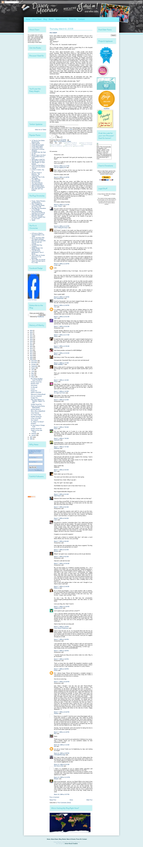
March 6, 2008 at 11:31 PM (61, 204)
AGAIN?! (33, 423)
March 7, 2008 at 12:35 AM (61, 346)
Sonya (56, 381)
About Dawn (36, 19)
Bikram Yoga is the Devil (39, 155)
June (32, 371)
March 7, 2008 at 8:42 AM (61, 507)
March (33, 377)
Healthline (106, 108)
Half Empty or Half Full (38, 159)
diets (55, 141)
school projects (62, 141)
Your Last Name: (32, 461)
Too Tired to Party (36, 414)
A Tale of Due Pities (37, 148)
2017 (31, 343)
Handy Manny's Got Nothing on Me (37, 248)
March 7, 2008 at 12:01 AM (61, 316)
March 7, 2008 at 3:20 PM (61, 659)
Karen (55, 428)
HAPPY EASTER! (36, 392)
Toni (55, 307)
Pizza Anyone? (36, 181)
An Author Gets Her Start (39, 152)
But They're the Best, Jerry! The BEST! (37, 379)
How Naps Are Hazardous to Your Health (39, 209)
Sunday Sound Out (36, 382)
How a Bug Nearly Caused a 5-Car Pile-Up (38, 212)
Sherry (56, 336)
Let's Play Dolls (36, 180)
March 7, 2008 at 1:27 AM (61, 363)
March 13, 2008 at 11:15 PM (62, 777)
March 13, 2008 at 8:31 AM (61, 764)
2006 (31, 439)
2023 (31, 332)
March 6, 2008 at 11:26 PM (61, 177)
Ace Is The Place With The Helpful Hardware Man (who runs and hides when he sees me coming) (39, 240)
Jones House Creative (71, 843)
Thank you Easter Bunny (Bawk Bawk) (38, 406)
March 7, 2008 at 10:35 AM (61, 563)
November (34, 362)
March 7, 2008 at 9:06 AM (61, 541)
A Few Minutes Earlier (38, 145)
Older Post (89, 800)
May (32, 373)
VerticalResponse (38, 470)
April (32, 375)
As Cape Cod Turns (59, 393)
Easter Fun (34, 390)
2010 (31, 355)
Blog (45, 19)
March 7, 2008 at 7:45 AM (61, 438)
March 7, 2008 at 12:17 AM (61, 335)
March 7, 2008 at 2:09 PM (61, 650)
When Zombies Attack (38, 186)
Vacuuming (34, 385)
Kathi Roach (57, 495)
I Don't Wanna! (35, 413)
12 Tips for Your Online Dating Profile (38, 141)
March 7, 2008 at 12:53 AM (61, 353)
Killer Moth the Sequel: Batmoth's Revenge (38, 214)
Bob (55, 733)
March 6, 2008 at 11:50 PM (61, 305)
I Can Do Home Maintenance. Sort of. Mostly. (38, 252)
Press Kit (72, 19)
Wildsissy (56, 347)
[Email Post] (67, 140)
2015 (31, 346)
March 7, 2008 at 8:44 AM (61, 518)
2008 (31, 359)
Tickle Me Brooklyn (37, 184)
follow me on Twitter (40, 129)
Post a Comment (54, 797)
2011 (31, 353)
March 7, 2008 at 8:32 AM (61, 494)
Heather (56, 713)
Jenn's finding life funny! (61, 227)
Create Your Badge (32, 299)
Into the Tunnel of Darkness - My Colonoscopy (37, 174)
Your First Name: (32, 457)
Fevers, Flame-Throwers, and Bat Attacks (39, 201)
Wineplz (56, 778)
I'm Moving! (34, 387)
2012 (31, 352)
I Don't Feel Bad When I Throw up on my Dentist (38, 166)
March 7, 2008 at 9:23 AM (61, 549)
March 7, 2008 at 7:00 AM (61, 427)
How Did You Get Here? (38, 161)
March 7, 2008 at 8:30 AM (61, 470)
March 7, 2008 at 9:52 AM (61, 556)
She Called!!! (34, 420)
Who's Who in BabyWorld (38, 411)
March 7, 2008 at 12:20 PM (61, 606)
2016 (31, 345)
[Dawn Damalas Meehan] (33, 298)
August (33, 368)
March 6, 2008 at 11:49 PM (61, 297)
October (33, 364)
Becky (56, 354)
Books (51, 19)
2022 (31, 334)
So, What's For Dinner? (37, 422)
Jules (55, 318)
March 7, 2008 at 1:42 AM (61, 380)
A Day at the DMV (36, 418)
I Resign (34, 168)
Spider (33, 220)
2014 (31, 348)
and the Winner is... (36, 409)
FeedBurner (40, 316)
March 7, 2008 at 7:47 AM (61, 447)
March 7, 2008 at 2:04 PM (61, 639)
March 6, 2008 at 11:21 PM (61, 166)
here (71, 129)
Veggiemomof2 (58, 608)
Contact (81, 19)
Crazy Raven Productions (61, 628)
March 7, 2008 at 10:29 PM (61, 681)
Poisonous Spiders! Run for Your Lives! (38, 217)
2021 (31, 336)
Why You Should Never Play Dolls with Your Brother (38, 189)
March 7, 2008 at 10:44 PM (61, 712)
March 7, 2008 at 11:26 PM (61, 732)
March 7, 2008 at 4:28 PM (61, 669)
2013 (31, 350)
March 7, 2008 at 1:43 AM (61, 391)
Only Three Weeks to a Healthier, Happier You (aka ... (38, 401)
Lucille (56, 265)
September (34, 366)
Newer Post (53, 800)
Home (28, 19)
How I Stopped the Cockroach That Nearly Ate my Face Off (38, 205)
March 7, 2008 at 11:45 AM (61, 586)
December (34, 361)
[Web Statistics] (32, 497)
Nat (55, 746)
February (34, 433)
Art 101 (34, 153)
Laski (55, 520)
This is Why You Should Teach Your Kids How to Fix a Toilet (38, 261)
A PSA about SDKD (37, 146)
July (32, 369)
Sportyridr (56, 440)
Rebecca (56, 588)
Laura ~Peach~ (58, 206)
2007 (31, 437)
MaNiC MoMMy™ (59, 364)
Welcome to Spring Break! (38, 394)
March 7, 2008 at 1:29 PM (61, 626)
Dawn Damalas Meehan (33, 273)
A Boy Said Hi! (36, 143)
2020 (31, 337)
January (33, 435)
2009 (31, 357)
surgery (69, 141)
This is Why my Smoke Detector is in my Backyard (38, 257)
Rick (55, 471)
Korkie (56, 670)
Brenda (56, 551)
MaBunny (56, 448)
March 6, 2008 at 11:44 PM (61, 264)
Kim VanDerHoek (59, 298)
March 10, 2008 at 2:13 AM (61, 745)
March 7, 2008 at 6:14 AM (61, 400)
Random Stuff (35, 383)
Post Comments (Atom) (64, 802)
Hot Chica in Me (58, 766)
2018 (31, 341)
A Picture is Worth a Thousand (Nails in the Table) (38, 235)
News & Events (61, 19)
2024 (31, 330)
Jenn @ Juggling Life (60, 167)
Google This (34, 398)
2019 (31, 339)
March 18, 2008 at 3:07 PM (61, 794)
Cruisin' (33, 389)
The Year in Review (37, 183)
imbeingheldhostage (59, 754)
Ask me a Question (36, 396)
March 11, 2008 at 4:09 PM (61, 753)
